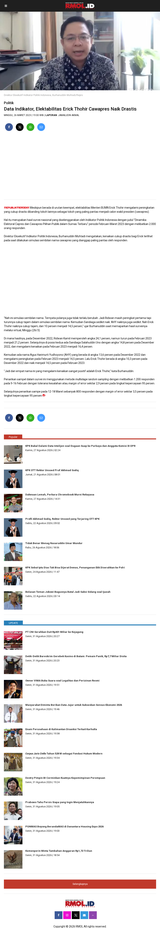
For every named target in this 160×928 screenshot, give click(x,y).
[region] (80, 167)
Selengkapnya (80, 884)
